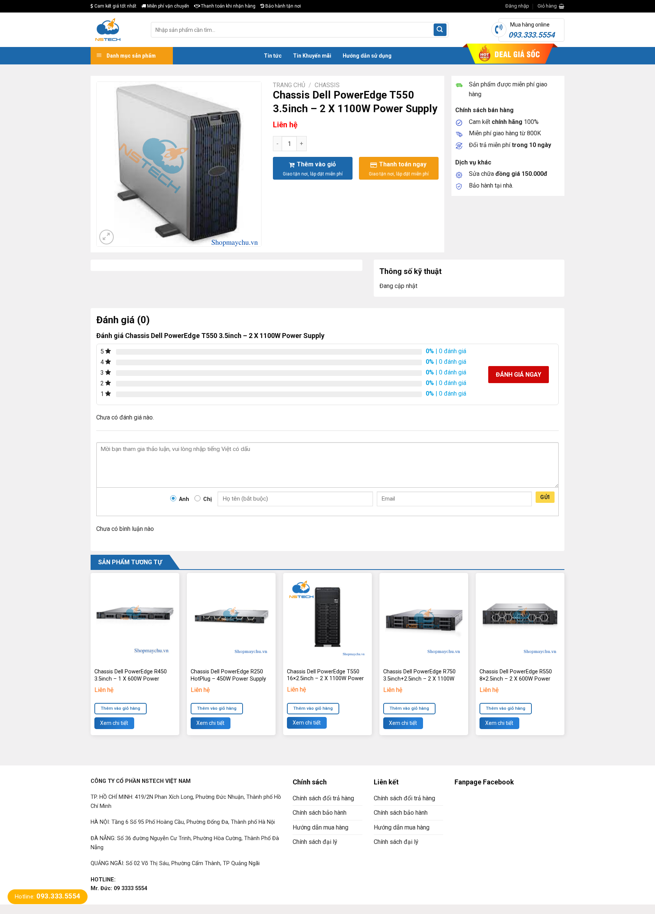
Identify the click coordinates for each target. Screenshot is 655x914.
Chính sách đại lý (315, 841)
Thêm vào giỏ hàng (120, 708)
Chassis (327, 85)
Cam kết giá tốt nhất (114, 6)
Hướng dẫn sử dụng (367, 56)
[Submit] (440, 29)
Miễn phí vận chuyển (167, 6)
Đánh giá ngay (518, 374)
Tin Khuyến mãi (312, 56)
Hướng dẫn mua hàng (320, 827)
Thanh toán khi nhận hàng (227, 6)
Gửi (545, 497)
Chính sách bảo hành (319, 812)
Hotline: (47, 896)
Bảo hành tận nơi (282, 6)
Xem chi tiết (114, 723)
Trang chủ (289, 85)
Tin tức (273, 56)
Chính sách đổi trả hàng (323, 798)
